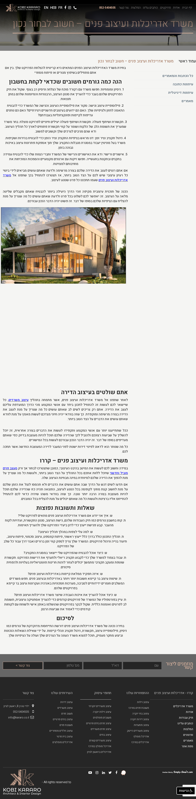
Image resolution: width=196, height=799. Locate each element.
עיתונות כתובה (183, 84)
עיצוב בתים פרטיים (63, 719)
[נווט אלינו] (69, 7)
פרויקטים (165, 7)
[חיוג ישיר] (74, 8)
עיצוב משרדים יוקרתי (100, 706)
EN (46, 7)
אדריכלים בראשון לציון (99, 752)
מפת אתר (187, 746)
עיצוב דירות (66, 702)
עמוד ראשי (187, 61)
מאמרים (187, 101)
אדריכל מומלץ (141, 736)
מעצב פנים (67, 714)
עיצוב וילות (143, 702)
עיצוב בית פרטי (65, 736)
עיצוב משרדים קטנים (100, 740)
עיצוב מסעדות (141, 725)
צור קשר (124, 7)
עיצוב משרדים (65, 708)
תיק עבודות (186, 718)
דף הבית (187, 7)
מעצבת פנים (66, 725)
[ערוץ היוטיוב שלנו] (89, 772)
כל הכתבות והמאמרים (177, 75)
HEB (53, 7)
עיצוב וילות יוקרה (102, 712)
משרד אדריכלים (183, 706)
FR (60, 7)
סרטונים (188, 735)
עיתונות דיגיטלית (180, 92)
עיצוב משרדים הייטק (138, 731)
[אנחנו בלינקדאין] (102, 772)
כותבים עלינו (150, 7)
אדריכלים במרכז (140, 742)
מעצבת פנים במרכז (139, 708)
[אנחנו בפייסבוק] (115, 772)
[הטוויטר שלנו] (109, 772)
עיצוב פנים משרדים (101, 729)
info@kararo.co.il (18, 718)
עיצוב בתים (105, 735)
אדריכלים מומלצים (62, 742)
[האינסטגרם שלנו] (95, 772)
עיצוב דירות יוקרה (139, 719)
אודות (176, 7)
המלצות (136, 7)
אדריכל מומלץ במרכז (99, 746)
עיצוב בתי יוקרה (140, 714)
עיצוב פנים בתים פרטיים (98, 723)
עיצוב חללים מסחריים (61, 731)
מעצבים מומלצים (102, 718)
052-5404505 (107, 8)
